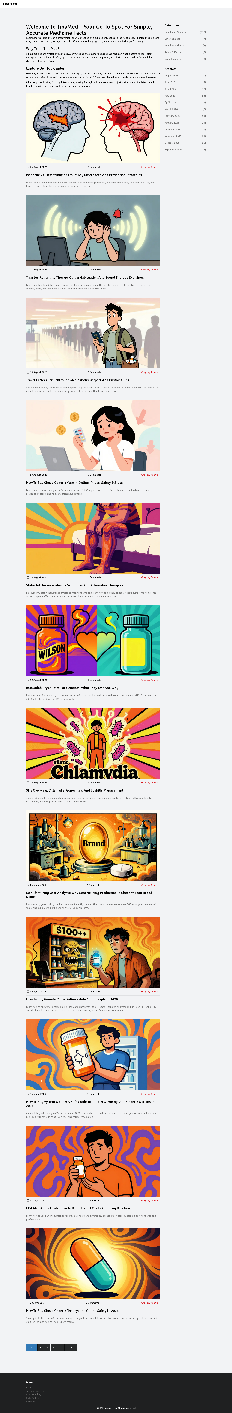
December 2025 (185, 129)
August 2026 (185, 75)
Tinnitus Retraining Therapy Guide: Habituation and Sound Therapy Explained (85, 277)
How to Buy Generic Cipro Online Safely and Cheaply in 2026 (72, 999)
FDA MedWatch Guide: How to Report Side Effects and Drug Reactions (79, 1208)
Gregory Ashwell (150, 167)
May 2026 (185, 95)
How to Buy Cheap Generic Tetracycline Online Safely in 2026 (72, 1311)
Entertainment (185, 38)
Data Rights (32, 1398)
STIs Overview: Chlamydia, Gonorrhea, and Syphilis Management (74, 790)
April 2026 (185, 102)
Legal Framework (185, 59)
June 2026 (185, 89)
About (29, 1387)
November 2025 (185, 136)
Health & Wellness (185, 45)
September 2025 (185, 149)
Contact (30, 1401)
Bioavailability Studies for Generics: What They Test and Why (72, 688)
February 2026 (185, 116)
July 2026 (185, 82)
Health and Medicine (185, 32)
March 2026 (185, 109)
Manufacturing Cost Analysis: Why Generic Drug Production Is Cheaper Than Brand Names (89, 895)
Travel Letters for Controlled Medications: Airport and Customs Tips (77, 380)
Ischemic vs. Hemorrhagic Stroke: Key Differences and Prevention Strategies (84, 175)
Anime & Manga (185, 52)
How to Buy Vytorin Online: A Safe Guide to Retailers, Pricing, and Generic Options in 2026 (90, 1104)
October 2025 (185, 142)
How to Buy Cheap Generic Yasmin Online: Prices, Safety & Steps (74, 482)
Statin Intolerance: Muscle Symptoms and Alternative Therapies (74, 585)
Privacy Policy (33, 1394)
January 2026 (185, 122)
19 (70, 1347)
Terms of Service (35, 1391)
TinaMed (10, 4)
